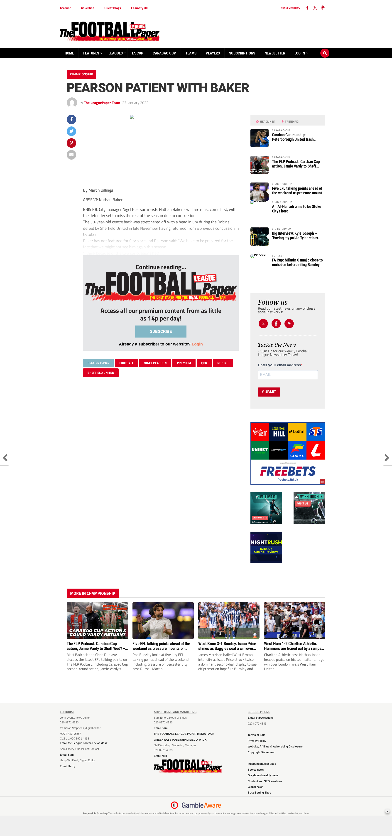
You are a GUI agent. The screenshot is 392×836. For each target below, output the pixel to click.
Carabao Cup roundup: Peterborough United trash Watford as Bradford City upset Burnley (296, 137)
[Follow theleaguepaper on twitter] (315, 8)
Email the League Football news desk (84, 743)
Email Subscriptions (261, 717)
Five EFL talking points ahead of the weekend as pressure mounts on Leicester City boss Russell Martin (298, 190)
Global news (255, 787)
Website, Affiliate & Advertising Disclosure (275, 746)
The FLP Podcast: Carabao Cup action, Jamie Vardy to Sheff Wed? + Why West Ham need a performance (296, 163)
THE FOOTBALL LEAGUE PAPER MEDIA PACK (184, 733)
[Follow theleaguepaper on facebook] (307, 8)
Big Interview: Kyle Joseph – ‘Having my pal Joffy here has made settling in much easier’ (295, 235)
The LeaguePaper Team (102, 102)
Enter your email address (279, 365)
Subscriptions (242, 53)
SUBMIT (269, 392)
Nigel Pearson (155, 362)
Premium (184, 362)
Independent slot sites (262, 763)
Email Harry (67, 766)
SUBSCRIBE (161, 331)
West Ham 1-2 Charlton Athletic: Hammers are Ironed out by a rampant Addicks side (294, 646)
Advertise (87, 7)
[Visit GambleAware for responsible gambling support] (201, 805)
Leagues (115, 53)
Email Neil (160, 755)
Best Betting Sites (259, 792)
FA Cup (137, 53)
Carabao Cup (164, 53)
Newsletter (275, 53)
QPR (204, 362)
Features (91, 53)
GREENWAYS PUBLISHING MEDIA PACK (180, 739)
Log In (299, 53)
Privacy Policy (257, 740)
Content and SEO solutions (265, 781)
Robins (222, 362)
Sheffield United (101, 372)
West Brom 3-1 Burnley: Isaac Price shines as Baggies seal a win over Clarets (227, 646)
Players (213, 53)
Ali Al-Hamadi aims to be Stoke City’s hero (296, 208)
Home (69, 53)
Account (65, 7)
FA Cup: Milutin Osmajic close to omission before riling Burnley (297, 262)
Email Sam (67, 754)
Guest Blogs (112, 7)
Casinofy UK (139, 7)
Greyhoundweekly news (263, 775)
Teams (190, 53)
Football (126, 362)
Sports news (256, 769)
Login (197, 344)
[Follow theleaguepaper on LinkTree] (322, 7)
